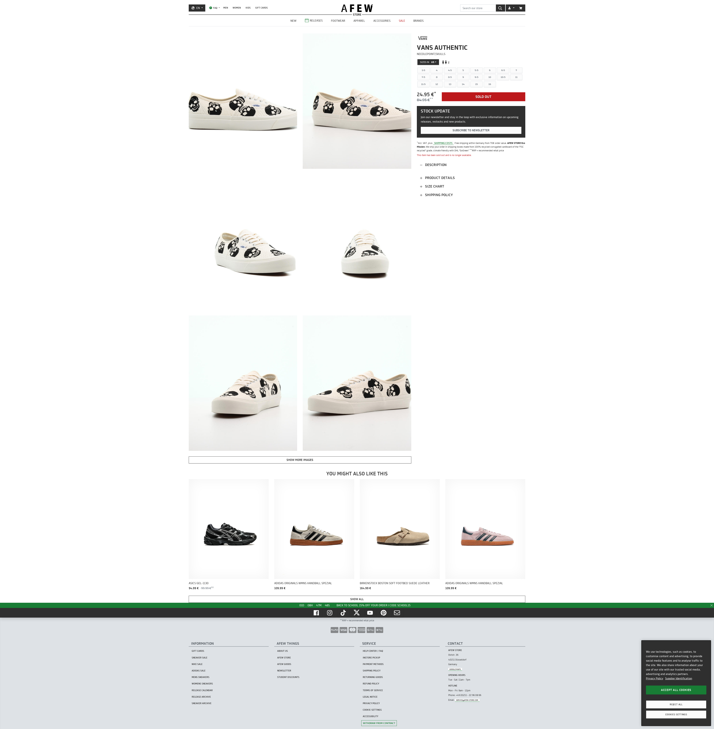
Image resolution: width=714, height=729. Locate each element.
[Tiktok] (343, 612)
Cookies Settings (676, 714)
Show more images (300, 460)
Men (225, 7)
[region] (676, 683)
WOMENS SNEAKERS (202, 683)
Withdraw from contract (379, 723)
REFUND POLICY (371, 683)
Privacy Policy (654, 678)
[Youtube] (370, 612)
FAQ (215, 7)
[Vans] (423, 38)
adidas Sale (198, 670)
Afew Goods (284, 664)
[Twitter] (357, 612)
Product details (439, 178)
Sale (402, 20)
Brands (418, 20)
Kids (248, 7)
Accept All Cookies (676, 690)
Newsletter (284, 670)
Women (237, 7)
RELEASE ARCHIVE (201, 696)
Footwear (338, 20)
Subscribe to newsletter (471, 130)
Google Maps (455, 669)
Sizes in (427, 62)
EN (198, 8)
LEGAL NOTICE (370, 696)
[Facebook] (316, 612)
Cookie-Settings (372, 709)
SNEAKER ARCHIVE (201, 703)
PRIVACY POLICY (371, 703)
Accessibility (370, 716)
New (293, 20)
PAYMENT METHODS (373, 664)
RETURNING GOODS (373, 677)
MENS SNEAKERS (200, 677)
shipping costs (443, 142)
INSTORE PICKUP (371, 657)
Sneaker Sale (199, 657)
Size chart (434, 186)
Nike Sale (197, 664)
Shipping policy (438, 195)
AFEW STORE (357, 8)
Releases (316, 20)
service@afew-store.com (467, 700)
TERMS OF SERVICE (373, 690)
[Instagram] (330, 612)
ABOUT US (282, 651)
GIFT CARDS (261, 7)
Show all (357, 599)
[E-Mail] (397, 612)
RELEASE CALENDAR (202, 690)
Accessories (381, 20)
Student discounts (288, 677)
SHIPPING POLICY (371, 670)
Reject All (676, 704)
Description (435, 165)
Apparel (359, 20)
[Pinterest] (384, 612)
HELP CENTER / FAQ (373, 651)
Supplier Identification (678, 678)
